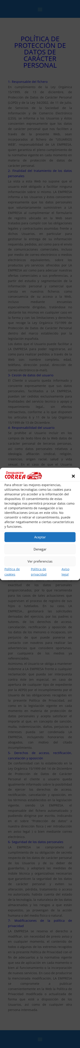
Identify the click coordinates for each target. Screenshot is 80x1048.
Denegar (40, 549)
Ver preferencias (40, 561)
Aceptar (40, 537)
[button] (73, 476)
